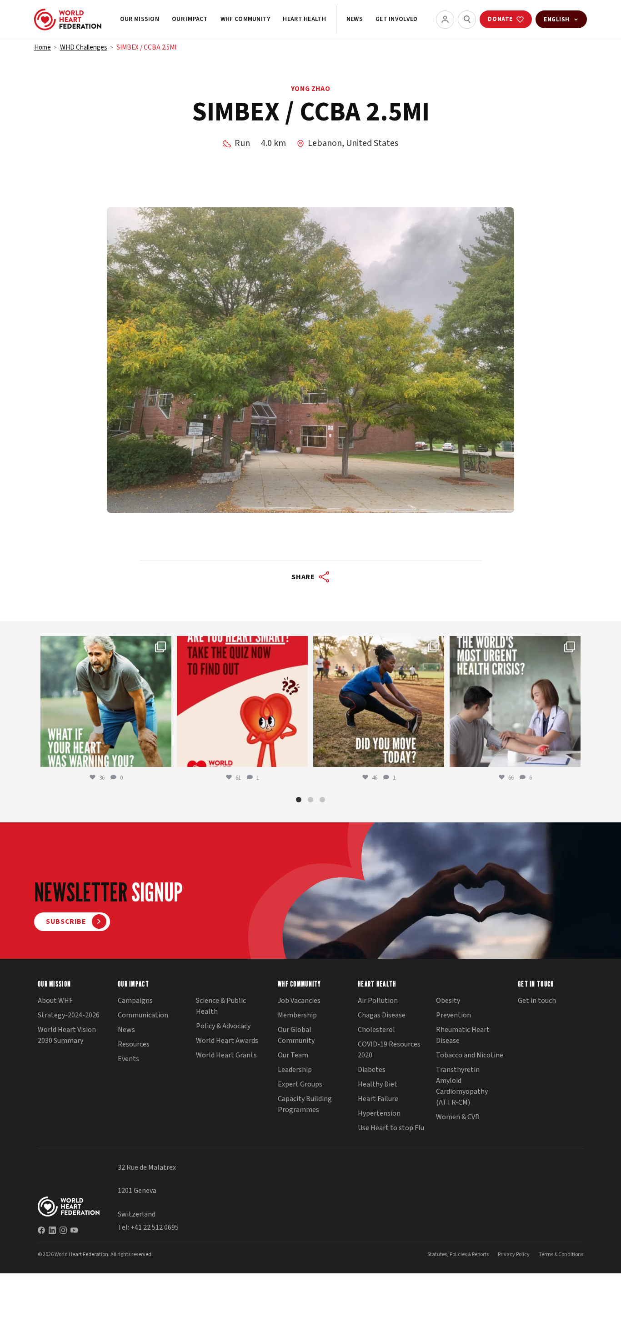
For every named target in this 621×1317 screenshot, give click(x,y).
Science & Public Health (221, 1006)
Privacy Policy (514, 1254)
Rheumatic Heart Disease (463, 1035)
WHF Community (245, 19)
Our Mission (139, 19)
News (354, 19)
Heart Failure (378, 1099)
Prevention (453, 1015)
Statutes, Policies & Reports (458, 1254)
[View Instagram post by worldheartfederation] (162, 756)
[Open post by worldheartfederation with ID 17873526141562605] (378, 701)
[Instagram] (63, 1230)
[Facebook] (41, 1230)
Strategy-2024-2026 (69, 1015)
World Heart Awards (227, 1041)
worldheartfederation (105, 644)
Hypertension (379, 1113)
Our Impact (190, 19)
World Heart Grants (226, 1055)
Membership (297, 1015)
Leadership (295, 1070)
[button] (299, 800)
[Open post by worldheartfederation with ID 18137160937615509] (105, 701)
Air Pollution (378, 1001)
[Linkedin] (52, 1230)
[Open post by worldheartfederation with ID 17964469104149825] (515, 701)
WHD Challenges (83, 47)
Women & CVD (458, 1117)
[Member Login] (445, 19)
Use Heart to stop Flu (391, 1128)
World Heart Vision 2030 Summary (67, 1035)
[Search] (467, 19)
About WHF (55, 1001)
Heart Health (304, 19)
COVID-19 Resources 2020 (389, 1049)
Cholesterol (376, 1030)
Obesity (448, 1001)
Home (42, 47)
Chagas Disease (382, 1015)
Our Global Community (296, 1035)
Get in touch (537, 1001)
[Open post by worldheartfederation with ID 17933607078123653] (242, 701)
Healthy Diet (377, 1084)
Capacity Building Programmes (305, 1104)
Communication (143, 1015)
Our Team (293, 1055)
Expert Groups (300, 1084)
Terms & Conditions (561, 1254)
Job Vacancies (299, 1001)
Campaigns (135, 1001)
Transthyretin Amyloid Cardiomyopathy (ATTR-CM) (462, 1086)
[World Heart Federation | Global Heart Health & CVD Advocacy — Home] (67, 19)
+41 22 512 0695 (154, 1227)
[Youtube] (74, 1230)
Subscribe (66, 921)
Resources (134, 1044)
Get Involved (396, 19)
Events (128, 1059)
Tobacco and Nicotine (469, 1055)
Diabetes (372, 1070)
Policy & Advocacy (223, 1026)
